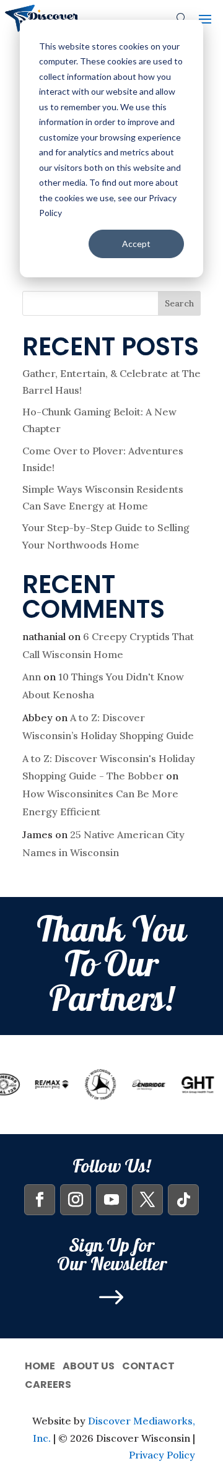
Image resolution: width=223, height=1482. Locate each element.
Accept (136, 243)
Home (40, 1365)
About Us (89, 1365)
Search (179, 303)
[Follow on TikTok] (183, 1199)
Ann (31, 676)
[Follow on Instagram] (75, 1199)
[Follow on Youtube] (111, 1199)
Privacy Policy (162, 1455)
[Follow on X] (147, 1199)
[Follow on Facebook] (39, 1199)
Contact (148, 1365)
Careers (48, 1383)
